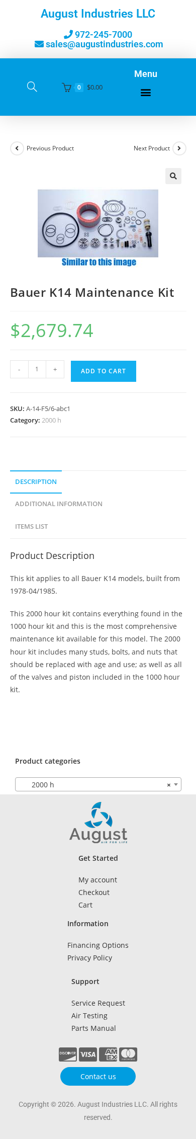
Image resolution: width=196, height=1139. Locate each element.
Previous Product (50, 148)
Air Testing (89, 1015)
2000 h (51, 420)
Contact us (98, 1076)
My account (97, 879)
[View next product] (179, 148)
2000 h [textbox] (95, 784)
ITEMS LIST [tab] (31, 526)
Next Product (152, 148)
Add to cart (103, 371)
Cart (85, 905)
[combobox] (98, 784)
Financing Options (98, 945)
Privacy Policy (89, 957)
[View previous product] (17, 148)
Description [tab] (36, 481)
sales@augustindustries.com (104, 44)
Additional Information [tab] (59, 504)
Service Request (98, 1003)
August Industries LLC (98, 14)
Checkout (94, 892)
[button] (145, 92)
